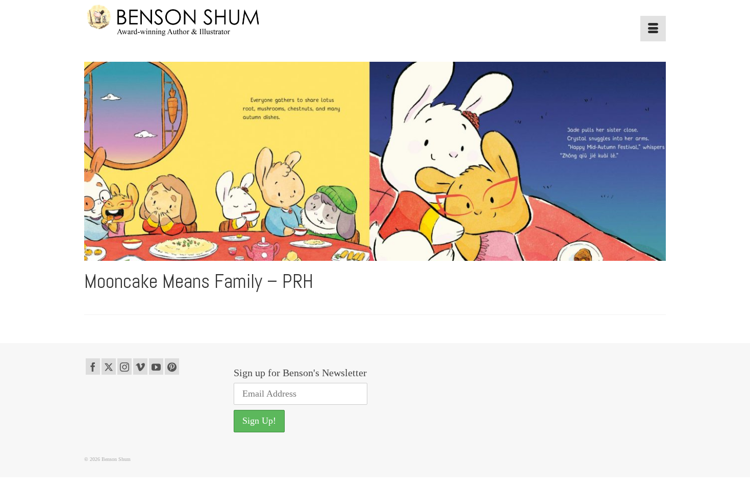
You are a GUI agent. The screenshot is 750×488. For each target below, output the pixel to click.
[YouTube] (156, 366)
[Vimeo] (140, 366)
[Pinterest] (172, 366)
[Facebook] (93, 366)
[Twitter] (109, 366)
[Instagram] (124, 366)
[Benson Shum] (176, 21)
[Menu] (653, 28)
